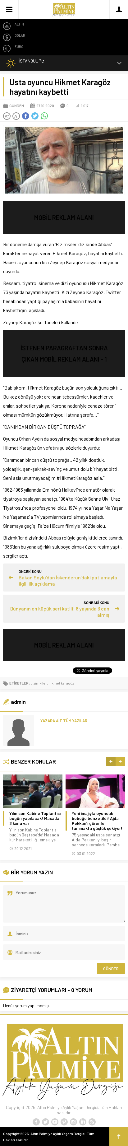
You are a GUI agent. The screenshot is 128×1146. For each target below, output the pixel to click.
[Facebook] (36, 1122)
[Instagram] (73, 1122)
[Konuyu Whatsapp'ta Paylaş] (44, 116)
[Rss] (92, 1122)
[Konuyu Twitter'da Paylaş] (35, 116)
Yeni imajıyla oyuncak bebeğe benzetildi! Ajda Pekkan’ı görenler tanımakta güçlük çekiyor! (97, 821)
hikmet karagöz (61, 683)
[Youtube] (54, 1122)
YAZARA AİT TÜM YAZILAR (63, 720)
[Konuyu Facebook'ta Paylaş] (25, 116)
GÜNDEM (16, 105)
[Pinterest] (64, 1122)
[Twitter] (45, 1122)
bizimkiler (38, 683)
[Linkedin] (82, 1122)
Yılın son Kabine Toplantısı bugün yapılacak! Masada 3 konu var (35, 818)
